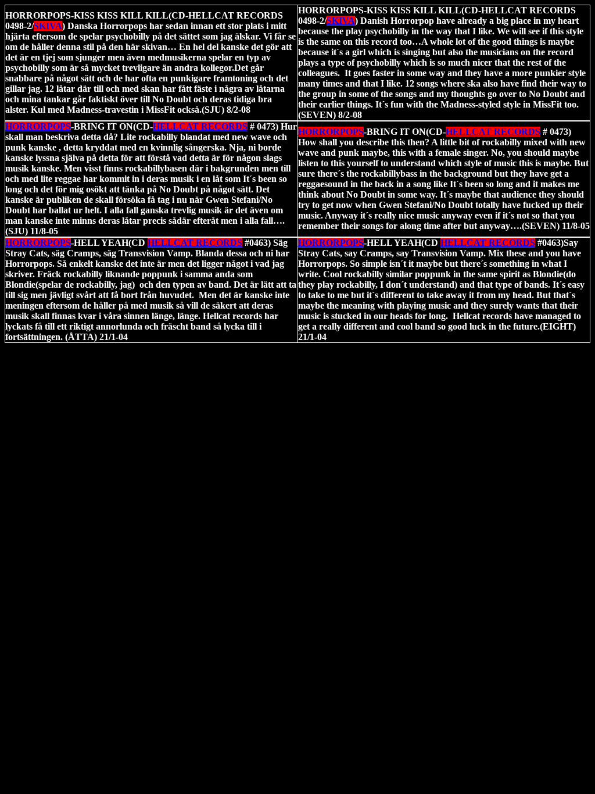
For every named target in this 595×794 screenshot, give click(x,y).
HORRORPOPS (38, 126)
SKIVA (341, 21)
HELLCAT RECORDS (200, 126)
